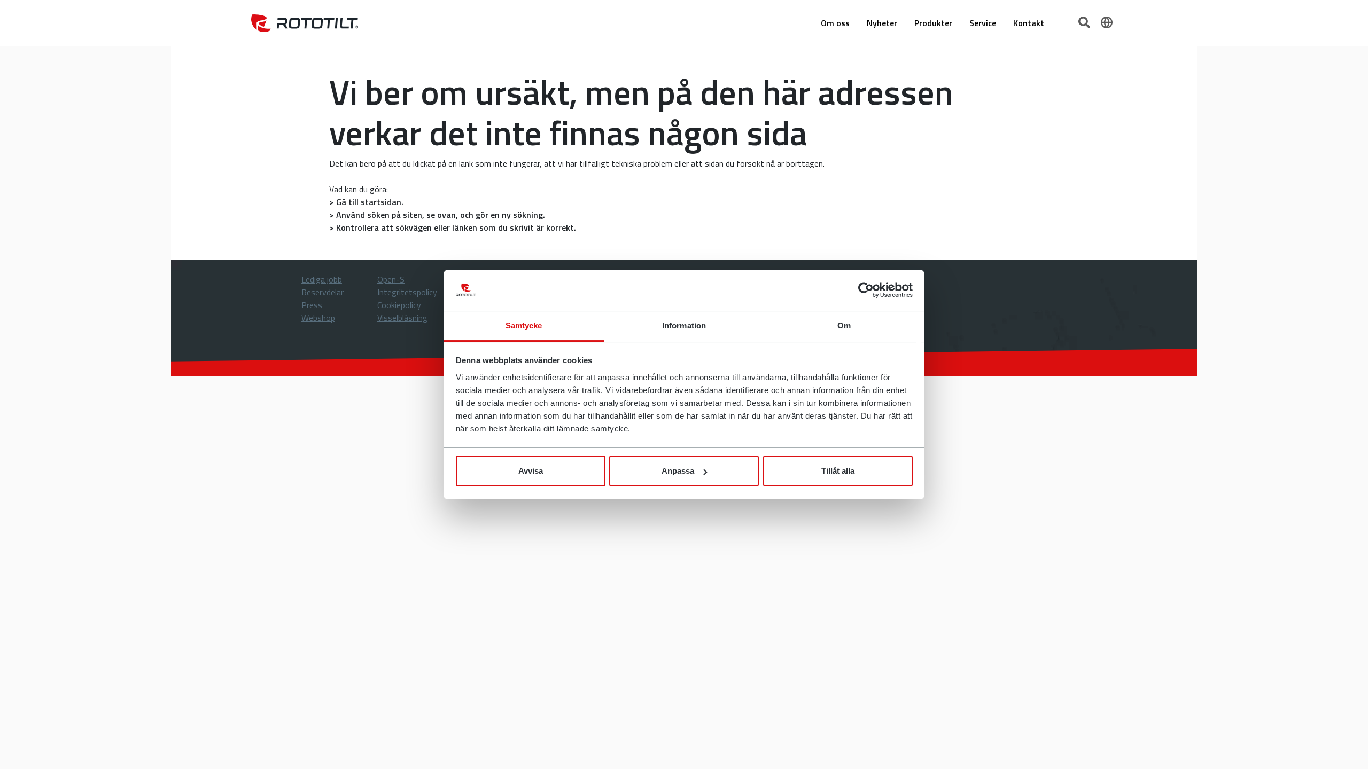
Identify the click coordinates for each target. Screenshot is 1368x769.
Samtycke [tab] (524, 325)
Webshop (318, 317)
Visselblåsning (402, 317)
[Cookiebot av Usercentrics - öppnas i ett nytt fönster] (866, 291)
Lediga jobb (321, 279)
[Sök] (1085, 21)
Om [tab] (844, 325)
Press (311, 305)
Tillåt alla (837, 470)
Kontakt (1028, 23)
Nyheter (882, 23)
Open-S (391, 279)
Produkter (933, 23)
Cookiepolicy (399, 305)
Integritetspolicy (407, 292)
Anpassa (678, 470)
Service (982, 23)
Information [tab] (684, 325)
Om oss (835, 23)
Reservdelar (322, 292)
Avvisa (530, 470)
